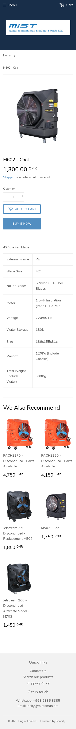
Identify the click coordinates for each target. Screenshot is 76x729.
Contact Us (38, 671)
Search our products (38, 677)
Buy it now (21, 223)
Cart (69, 5)
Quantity (9, 189)
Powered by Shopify (52, 721)
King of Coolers (27, 721)
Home (7, 55)
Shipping (9, 177)
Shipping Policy (38, 683)
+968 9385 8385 (46, 700)
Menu (12, 5)
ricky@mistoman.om (42, 706)
